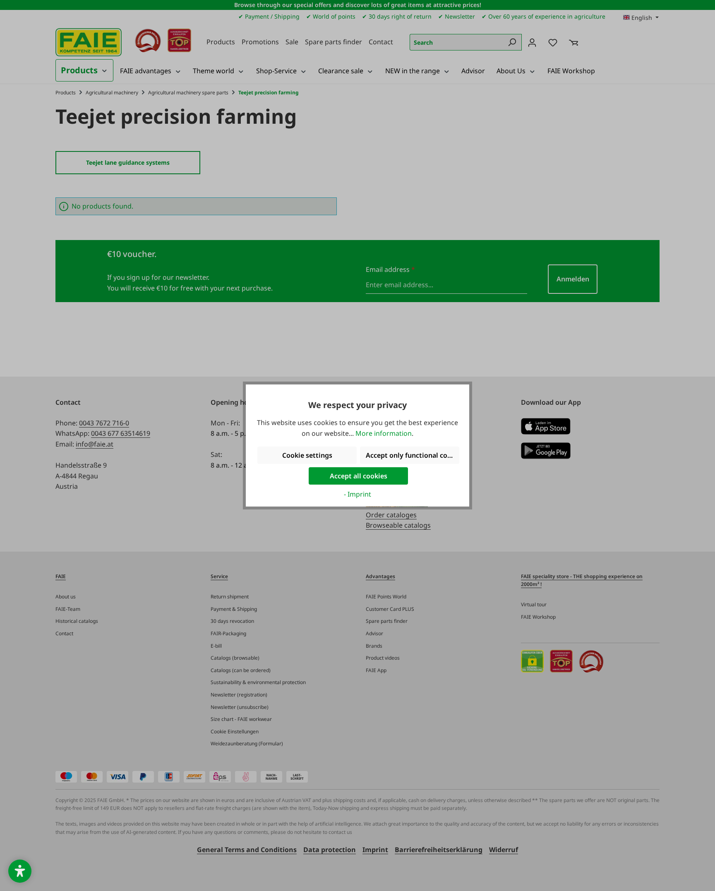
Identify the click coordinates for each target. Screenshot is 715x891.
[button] (19, 871)
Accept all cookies (358, 475)
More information (383, 433)
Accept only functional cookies (412, 455)
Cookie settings (307, 455)
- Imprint (357, 494)
